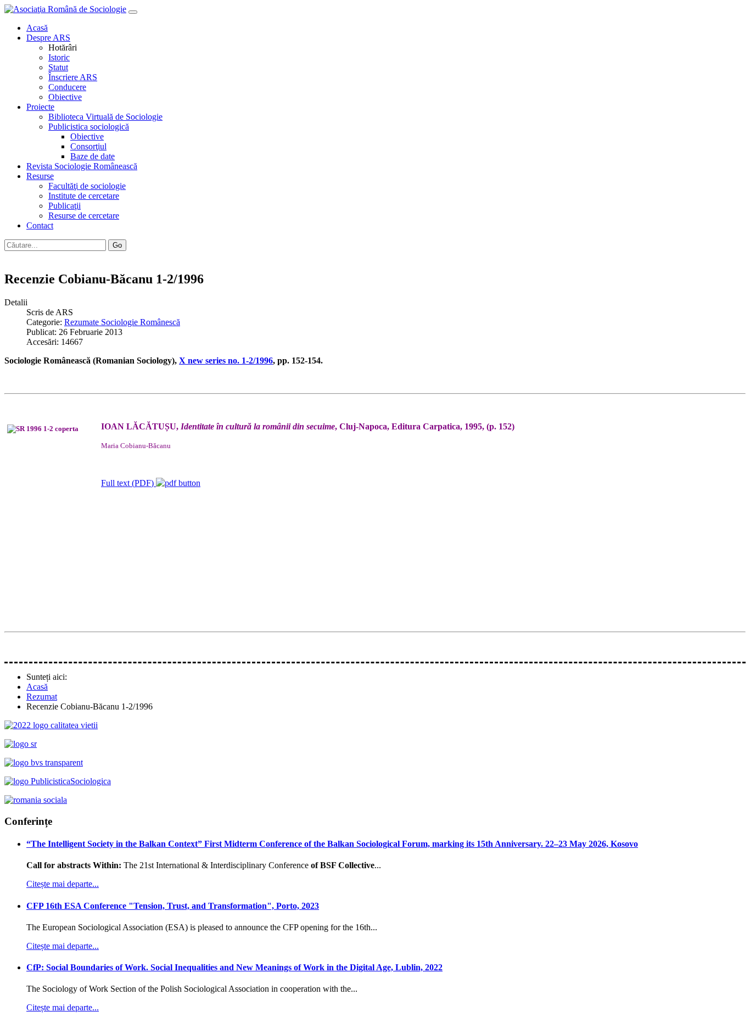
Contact (39, 225)
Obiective (65, 97)
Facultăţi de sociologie (87, 186)
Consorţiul (88, 146)
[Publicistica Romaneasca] (57, 781)
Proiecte (40, 106)
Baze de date (92, 156)
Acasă (37, 27)
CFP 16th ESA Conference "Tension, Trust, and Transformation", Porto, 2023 (172, 905)
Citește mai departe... (62, 884)
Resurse (40, 176)
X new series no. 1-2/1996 (226, 360)
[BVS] (43, 762)
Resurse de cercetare (83, 215)
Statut (58, 67)
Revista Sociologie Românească (81, 166)
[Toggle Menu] (132, 12)
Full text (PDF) (128, 483)
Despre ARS (48, 37)
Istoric (59, 57)
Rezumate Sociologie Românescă (122, 322)
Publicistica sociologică (88, 126)
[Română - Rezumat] (9, 255)
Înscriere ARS (72, 77)
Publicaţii (64, 205)
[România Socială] (35, 799)
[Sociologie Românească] (20, 743)
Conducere (67, 87)
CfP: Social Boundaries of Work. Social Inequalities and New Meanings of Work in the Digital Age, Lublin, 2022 (234, 967)
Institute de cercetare (83, 195)
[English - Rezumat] (20, 255)
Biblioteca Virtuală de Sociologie (105, 116)
